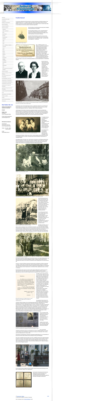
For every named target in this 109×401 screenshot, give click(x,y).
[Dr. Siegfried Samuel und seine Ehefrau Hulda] (28, 69)
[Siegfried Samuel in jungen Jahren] (21, 34)
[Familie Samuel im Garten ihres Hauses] (32, 244)
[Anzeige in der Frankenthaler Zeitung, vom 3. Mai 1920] (25, 50)
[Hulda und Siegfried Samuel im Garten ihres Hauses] (26, 211)
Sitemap (23, 396)
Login (48, 396)
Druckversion (19, 396)
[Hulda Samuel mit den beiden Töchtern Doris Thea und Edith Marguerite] (28, 124)
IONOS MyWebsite (27, 399)
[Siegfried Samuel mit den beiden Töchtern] (32, 157)
